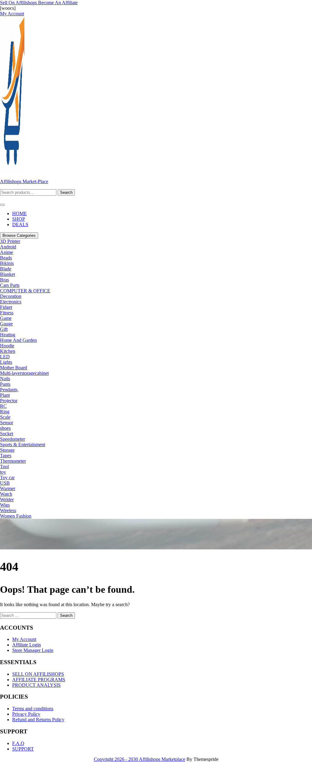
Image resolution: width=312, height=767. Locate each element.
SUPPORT (23, 748)
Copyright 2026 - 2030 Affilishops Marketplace (139, 759)
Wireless (8, 510)
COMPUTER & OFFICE (25, 290)
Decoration (10, 296)
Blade (5, 268)
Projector (8, 400)
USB (5, 483)
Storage (7, 450)
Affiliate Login (26, 644)
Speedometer (12, 439)
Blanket (7, 274)
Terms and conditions (32, 708)
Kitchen (7, 351)
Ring (4, 411)
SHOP (18, 219)
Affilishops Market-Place (24, 181)
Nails (5, 378)
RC (3, 406)
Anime (6, 252)
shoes (5, 428)
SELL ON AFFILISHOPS (38, 674)
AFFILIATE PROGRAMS (38, 679)
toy (3, 472)
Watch (6, 494)
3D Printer (10, 241)
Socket (6, 433)
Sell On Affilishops (19, 2)
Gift (4, 329)
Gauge (6, 323)
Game (6, 318)
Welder (7, 499)
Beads (6, 257)
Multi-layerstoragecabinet (24, 373)
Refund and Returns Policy (38, 719)
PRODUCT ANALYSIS (36, 685)
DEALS (20, 224)
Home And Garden (18, 340)
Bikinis (7, 263)
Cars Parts (10, 285)
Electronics (10, 301)
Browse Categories (19, 235)
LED (5, 356)
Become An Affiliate (58, 2)
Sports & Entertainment (22, 444)
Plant (5, 395)
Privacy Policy (26, 714)
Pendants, (9, 389)
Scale (5, 417)
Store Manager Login (32, 650)
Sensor (6, 422)
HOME (19, 213)
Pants (5, 384)
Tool (4, 466)
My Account (24, 639)
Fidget (6, 307)
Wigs (5, 505)
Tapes (5, 455)
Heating (7, 334)
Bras (4, 279)
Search (66, 192)
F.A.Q (18, 743)
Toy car (7, 477)
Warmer (7, 488)
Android (8, 246)
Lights (6, 362)
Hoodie (7, 345)
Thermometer (13, 461)
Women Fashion (15, 516)
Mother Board (13, 367)
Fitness (6, 312)
